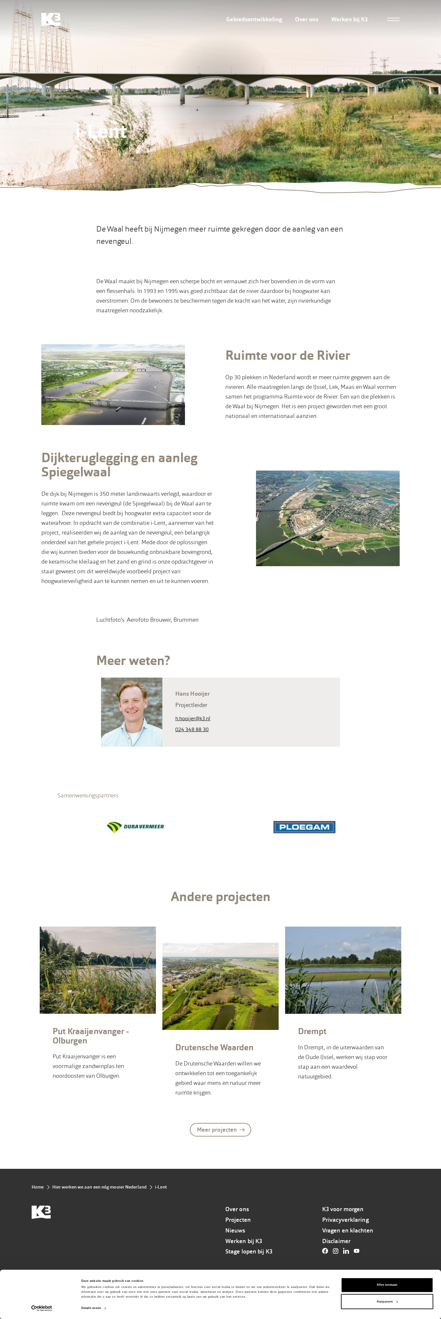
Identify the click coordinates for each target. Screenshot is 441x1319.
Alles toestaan (387, 1285)
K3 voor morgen (343, 1209)
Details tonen (91, 1308)
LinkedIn (347, 1251)
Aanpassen (385, 1301)
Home (38, 1187)
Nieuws (235, 1230)
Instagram (337, 1251)
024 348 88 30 (192, 729)
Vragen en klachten (347, 1230)
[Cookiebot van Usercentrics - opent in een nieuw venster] (42, 1308)
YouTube (358, 1251)
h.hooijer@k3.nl (192, 718)
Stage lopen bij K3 (248, 1251)
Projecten (238, 1220)
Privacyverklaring (345, 1220)
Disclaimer (336, 1241)
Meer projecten (217, 1130)
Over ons (306, 19)
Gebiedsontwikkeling (254, 19)
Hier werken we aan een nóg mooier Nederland (99, 1187)
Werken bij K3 (349, 19)
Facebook (326, 1251)
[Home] (50, 19)
